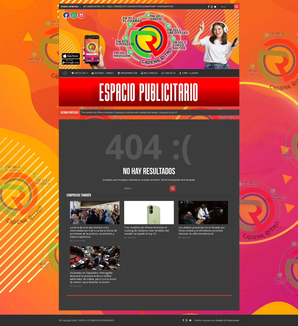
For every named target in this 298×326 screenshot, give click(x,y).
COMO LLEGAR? (190, 73)
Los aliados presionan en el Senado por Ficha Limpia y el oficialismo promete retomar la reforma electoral (201, 230)
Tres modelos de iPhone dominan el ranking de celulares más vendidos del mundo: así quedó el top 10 (129, 112)
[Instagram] (211, 7)
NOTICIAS (80, 73)
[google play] (215, 7)
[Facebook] (209, 7)
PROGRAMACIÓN (129, 73)
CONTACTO (170, 73)
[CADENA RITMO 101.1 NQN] (149, 39)
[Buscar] (236, 6)
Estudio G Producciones (227, 320)
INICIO (65, 72)
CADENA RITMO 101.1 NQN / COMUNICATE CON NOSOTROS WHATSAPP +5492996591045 (129, 6)
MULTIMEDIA (151, 73)
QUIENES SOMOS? (104, 73)
